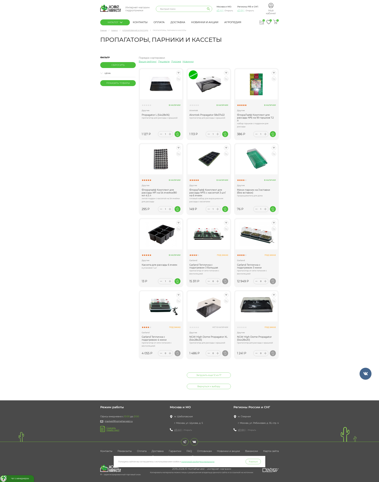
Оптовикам (204, 451)
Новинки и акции (204, 22)
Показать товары (118, 83)
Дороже (176, 61)
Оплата (159, 22)
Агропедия (232, 22)
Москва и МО (180, 407)
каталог (113, 22)
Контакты (140, 22)
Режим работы (112, 407)
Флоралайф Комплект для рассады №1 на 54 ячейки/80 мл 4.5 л (159, 192)
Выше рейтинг (148, 61)
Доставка (178, 22)
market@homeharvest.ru (119, 421)
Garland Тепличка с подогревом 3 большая (203, 266)
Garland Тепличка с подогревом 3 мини (249, 266)
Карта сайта (271, 451)
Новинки (188, 61)
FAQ (189, 451)
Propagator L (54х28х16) (156, 114)
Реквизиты (125, 451)
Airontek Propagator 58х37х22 (207, 114)
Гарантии (175, 451)
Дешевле (164, 61)
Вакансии (251, 451)
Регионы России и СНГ (251, 407)
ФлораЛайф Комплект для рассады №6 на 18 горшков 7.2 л (255, 117)
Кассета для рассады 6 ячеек (159, 264)
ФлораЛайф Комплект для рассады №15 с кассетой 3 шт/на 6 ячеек (207, 192)
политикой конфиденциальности (197, 461)
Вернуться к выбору (208, 386)
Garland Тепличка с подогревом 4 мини (154, 338)
